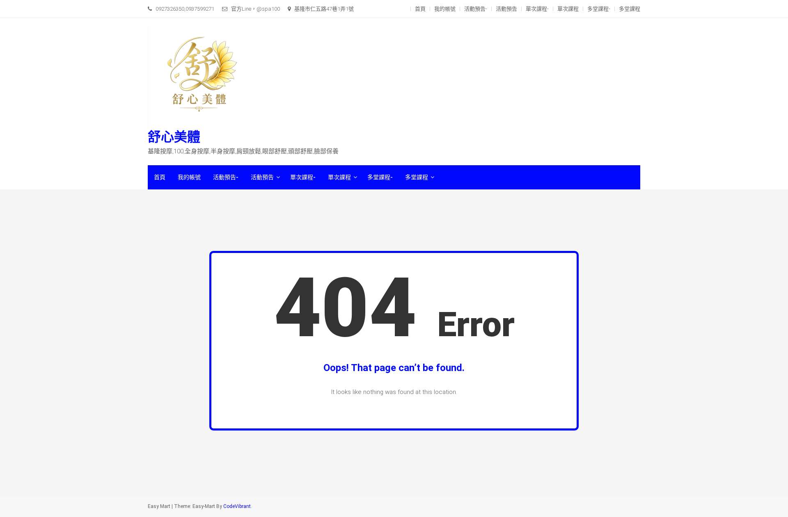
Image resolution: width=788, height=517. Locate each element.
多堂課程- (598, 9)
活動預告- (475, 9)
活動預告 (506, 9)
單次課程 (568, 9)
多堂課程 (629, 9)
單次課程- (537, 9)
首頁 (420, 9)
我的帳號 (445, 9)
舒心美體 (174, 137)
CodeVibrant (237, 506)
